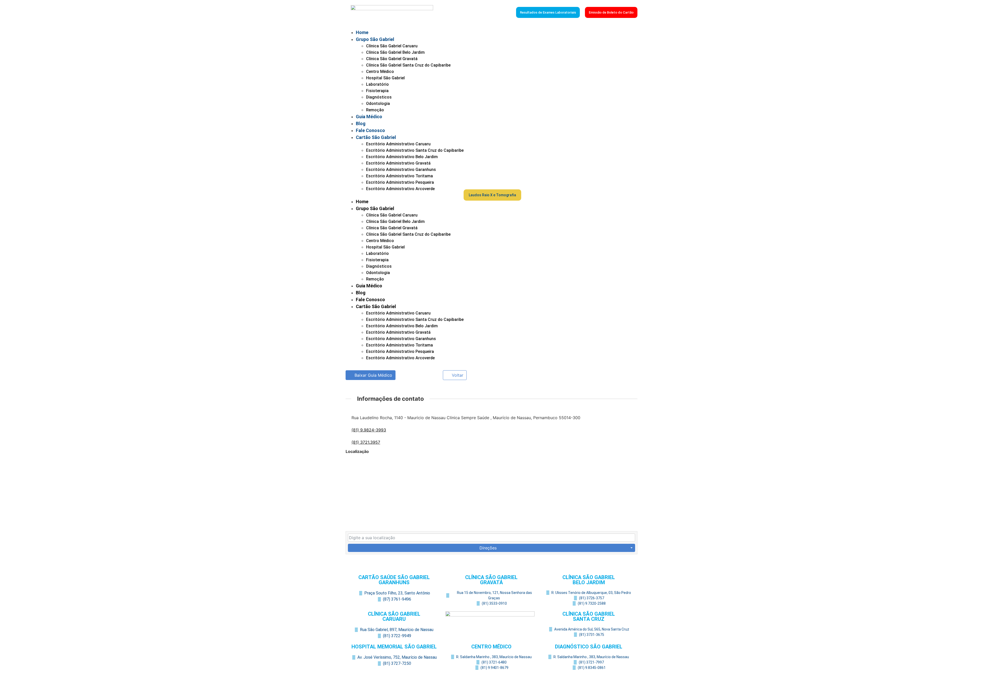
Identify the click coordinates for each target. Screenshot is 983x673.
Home (362, 32)
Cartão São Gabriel (376, 137)
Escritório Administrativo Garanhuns (401, 169)
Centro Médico (380, 71)
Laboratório (377, 84)
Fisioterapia (377, 90)
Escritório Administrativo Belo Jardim (402, 156)
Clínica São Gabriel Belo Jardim (395, 52)
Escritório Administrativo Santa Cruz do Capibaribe (415, 150)
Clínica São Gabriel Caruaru (392, 46)
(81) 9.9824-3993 (368, 429)
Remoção (375, 109)
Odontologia (378, 103)
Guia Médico (369, 116)
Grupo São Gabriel (375, 39)
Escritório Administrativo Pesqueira (400, 182)
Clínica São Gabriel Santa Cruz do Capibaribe (408, 65)
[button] (405, 195)
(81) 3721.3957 (365, 442)
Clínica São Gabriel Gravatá (392, 58)
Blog (361, 123)
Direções (488, 547)
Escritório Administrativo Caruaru (398, 144)
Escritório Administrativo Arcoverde (400, 188)
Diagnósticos (379, 97)
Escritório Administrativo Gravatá (398, 163)
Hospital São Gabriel (385, 77)
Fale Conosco (370, 130)
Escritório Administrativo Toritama (399, 175)
